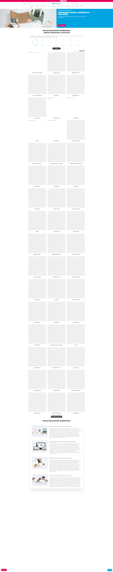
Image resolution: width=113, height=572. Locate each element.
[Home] (56, 4)
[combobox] (82, 51)
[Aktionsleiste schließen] (89, 1)
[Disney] (77, 6)
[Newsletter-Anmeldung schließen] (6, 570)
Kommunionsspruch (69, 431)
